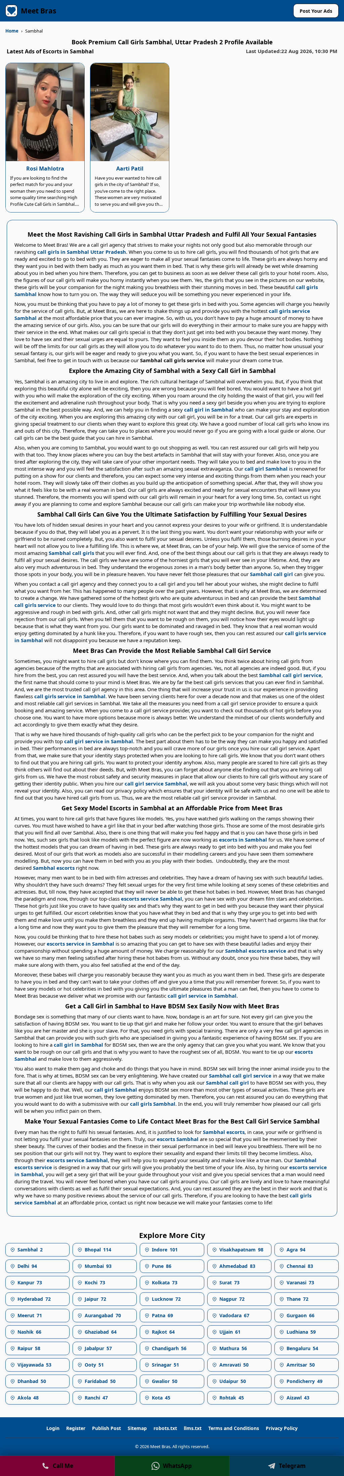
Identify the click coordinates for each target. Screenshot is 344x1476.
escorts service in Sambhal (80, 943)
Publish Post (106, 1428)
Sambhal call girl (271, 574)
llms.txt (193, 1428)
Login (52, 1428)
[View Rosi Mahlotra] (45, 112)
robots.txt (165, 1428)
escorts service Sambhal (151, 898)
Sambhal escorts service (255, 950)
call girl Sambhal (266, 468)
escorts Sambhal (178, 1139)
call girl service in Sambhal (98, 741)
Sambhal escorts (54, 867)
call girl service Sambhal (156, 783)
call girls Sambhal (152, 1103)
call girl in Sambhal (208, 409)
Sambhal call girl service (290, 675)
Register (75, 1428)
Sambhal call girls (71, 553)
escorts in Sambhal (243, 839)
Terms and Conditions (233, 1428)
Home (11, 31)
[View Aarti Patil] (129, 112)
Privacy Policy (282, 1428)
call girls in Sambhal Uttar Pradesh (81, 251)
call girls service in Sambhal (69, 696)
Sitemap (137, 1428)
